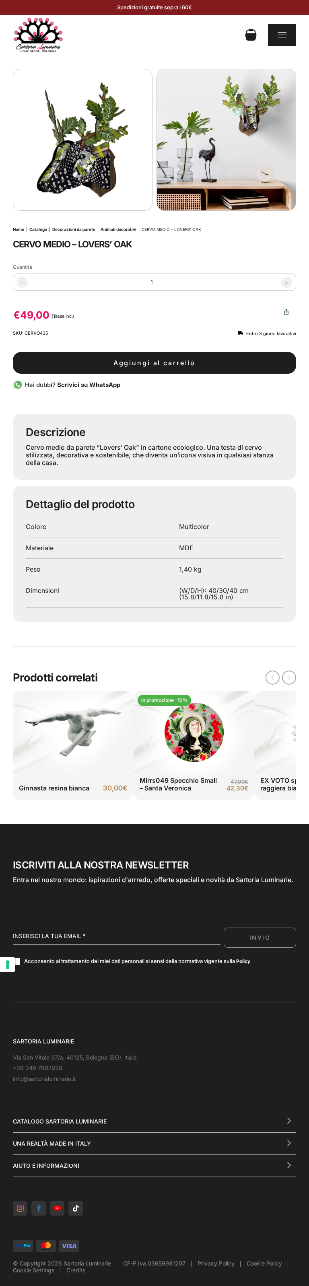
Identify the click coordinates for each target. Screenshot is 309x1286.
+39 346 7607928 (37, 1067)
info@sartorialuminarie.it (44, 1078)
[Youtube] (57, 1208)
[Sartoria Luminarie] (38, 34)
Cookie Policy (264, 1263)
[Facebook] (38, 1208)
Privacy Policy (216, 1263)
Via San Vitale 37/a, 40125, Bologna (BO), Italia (75, 1057)
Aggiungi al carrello (154, 363)
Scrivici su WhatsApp (88, 385)
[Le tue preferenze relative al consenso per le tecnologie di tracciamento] (7, 964)
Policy (243, 961)
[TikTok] (75, 1208)
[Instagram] (20, 1208)
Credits (75, 1270)
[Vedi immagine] (82, 139)
